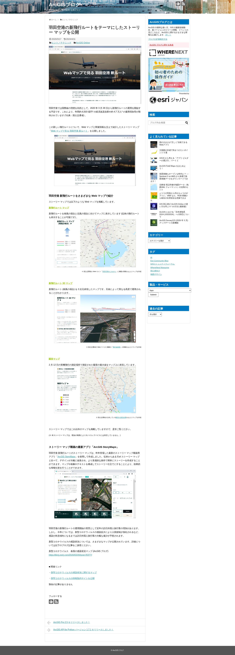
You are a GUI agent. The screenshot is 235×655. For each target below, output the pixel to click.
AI (151, 257)
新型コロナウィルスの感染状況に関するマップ (74, 572)
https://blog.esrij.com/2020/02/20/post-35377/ (70, 555)
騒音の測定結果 (121, 417)
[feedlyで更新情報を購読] (178, 3)
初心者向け (155, 271)
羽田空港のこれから (109, 271)
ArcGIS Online (83, 43)
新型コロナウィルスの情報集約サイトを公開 (73, 578)
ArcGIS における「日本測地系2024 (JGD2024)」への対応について (174, 214)
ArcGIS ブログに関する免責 (161, 45)
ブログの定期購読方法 (157, 39)
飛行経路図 (116, 347)
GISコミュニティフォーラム (162, 264)
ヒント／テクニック (61, 43)
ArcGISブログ (65, 4)
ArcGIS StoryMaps (66, 456)
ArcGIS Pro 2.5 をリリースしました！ (71, 622)
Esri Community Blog (159, 261)
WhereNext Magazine (159, 267)
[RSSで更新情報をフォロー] (183, 3)
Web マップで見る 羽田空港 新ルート (69, 131)
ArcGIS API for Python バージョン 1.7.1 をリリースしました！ (83, 629)
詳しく (168, 35)
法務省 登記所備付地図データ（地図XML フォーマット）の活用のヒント (173, 187)
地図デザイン (156, 274)
